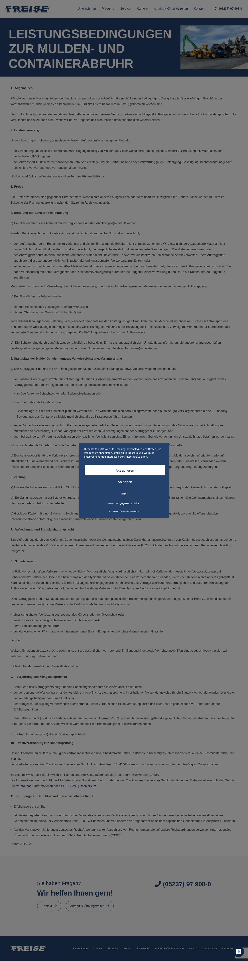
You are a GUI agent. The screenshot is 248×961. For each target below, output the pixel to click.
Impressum (113, 511)
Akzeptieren (125, 470)
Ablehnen (125, 482)
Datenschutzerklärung (129, 511)
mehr (125, 493)
